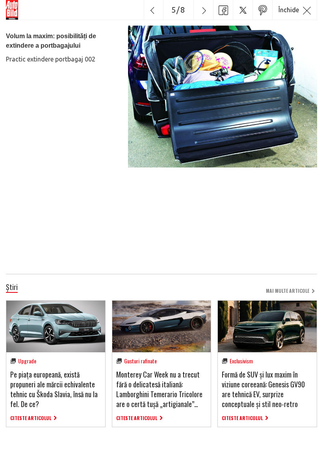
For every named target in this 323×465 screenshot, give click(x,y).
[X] (242, 10)
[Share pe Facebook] (223, 10)
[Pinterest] (262, 10)
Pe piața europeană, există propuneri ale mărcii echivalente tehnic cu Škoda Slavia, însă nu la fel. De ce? (54, 389)
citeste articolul (30, 418)
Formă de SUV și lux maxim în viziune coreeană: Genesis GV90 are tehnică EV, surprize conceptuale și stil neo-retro (263, 389)
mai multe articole (287, 290)
